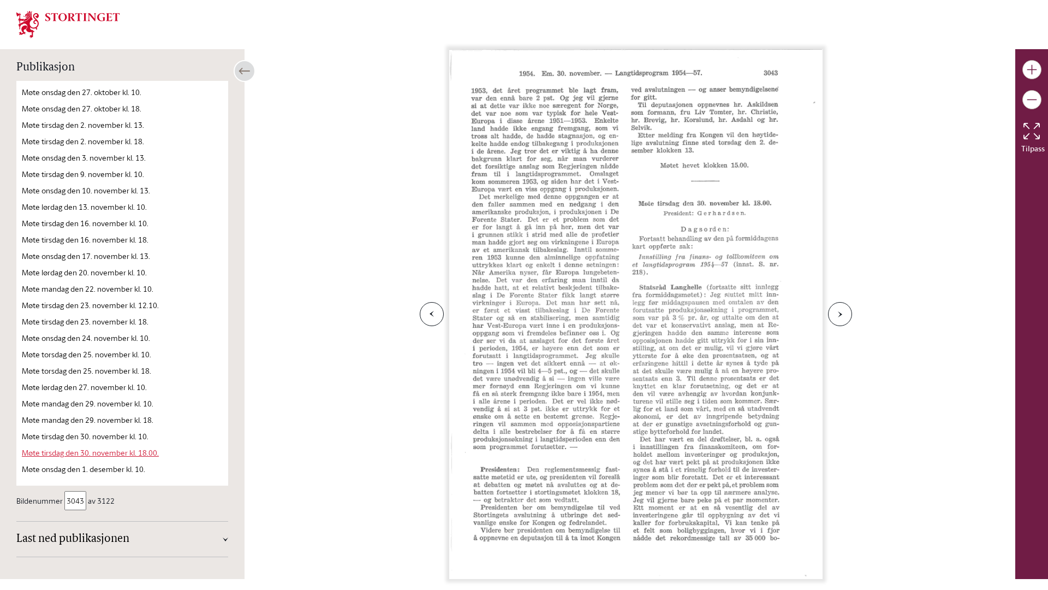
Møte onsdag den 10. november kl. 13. (86, 190)
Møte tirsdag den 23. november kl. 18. (85, 321)
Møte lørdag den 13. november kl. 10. (84, 207)
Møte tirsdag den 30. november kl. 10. (85, 436)
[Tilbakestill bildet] (1032, 131)
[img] (68, 23)
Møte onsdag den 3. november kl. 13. (84, 157)
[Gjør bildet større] (1031, 69)
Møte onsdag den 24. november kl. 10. (86, 338)
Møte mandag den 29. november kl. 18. (87, 420)
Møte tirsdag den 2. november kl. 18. (83, 141)
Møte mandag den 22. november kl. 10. (87, 289)
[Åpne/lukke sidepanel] (244, 71)
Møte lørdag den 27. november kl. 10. (84, 387)
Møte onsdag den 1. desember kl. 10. (83, 469)
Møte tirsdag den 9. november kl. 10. (83, 174)
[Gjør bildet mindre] (1031, 99)
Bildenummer (39, 500)
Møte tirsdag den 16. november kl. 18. (85, 239)
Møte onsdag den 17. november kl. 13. (86, 256)
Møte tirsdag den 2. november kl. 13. (83, 125)
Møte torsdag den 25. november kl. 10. (86, 354)
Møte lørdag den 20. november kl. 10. (84, 272)
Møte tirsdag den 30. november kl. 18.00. (90, 452)
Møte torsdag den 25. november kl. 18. (86, 370)
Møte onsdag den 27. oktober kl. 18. (81, 108)
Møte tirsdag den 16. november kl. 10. (85, 223)
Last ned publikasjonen (72, 539)
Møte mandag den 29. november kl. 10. (87, 403)
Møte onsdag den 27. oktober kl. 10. (81, 92)
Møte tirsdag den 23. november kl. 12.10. (90, 305)
